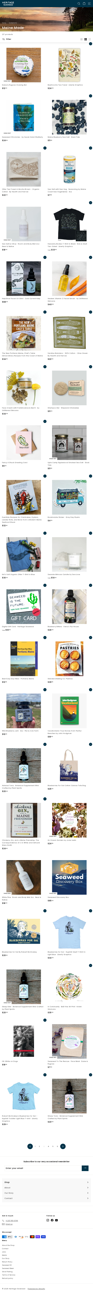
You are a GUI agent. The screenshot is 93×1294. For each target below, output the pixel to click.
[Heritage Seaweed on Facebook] (52, 1220)
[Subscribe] (85, 1168)
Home (4, 23)
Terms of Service (8, 1275)
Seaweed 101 (7, 1265)
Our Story (5, 1258)
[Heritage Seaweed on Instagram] (47, 1220)
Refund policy (7, 1278)
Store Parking (7, 1272)
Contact (5, 1249)
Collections (13, 23)
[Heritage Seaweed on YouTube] (56, 1220)
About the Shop (8, 1245)
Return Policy (7, 1262)
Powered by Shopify (36, 1289)
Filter (8, 39)
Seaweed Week (8, 1268)
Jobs (4, 1252)
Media (4, 1255)
